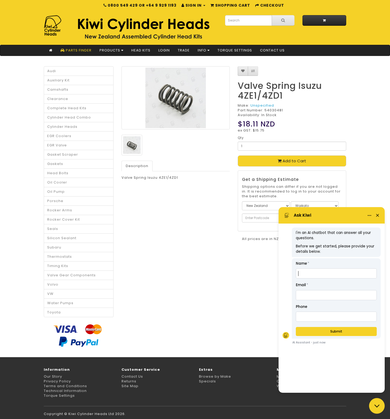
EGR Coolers (59, 135)
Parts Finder (78, 50)
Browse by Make (215, 376)
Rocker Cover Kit (63, 219)
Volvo (52, 284)
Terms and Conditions (65, 386)
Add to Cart (293, 161)
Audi (51, 70)
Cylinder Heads (62, 126)
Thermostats (59, 256)
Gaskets (55, 163)
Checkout (271, 5)
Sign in (193, 5)
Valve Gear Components (71, 275)
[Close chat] (377, 406)
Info (202, 50)
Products (110, 50)
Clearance (57, 98)
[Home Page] (51, 50)
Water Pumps (60, 302)
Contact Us (272, 50)
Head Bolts (57, 173)
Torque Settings (235, 50)
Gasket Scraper (62, 154)
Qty (241, 138)
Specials (207, 381)
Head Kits (140, 50)
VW (50, 293)
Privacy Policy (57, 381)
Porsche (55, 200)
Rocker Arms (59, 210)
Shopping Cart (232, 5)
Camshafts (57, 89)
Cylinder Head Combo (69, 117)
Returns (129, 381)
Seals (52, 228)
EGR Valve (57, 145)
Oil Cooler (57, 182)
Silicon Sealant (61, 238)
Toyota (54, 312)
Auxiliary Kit (58, 80)
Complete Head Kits (66, 108)
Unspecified (262, 105)
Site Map (130, 386)
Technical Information (65, 390)
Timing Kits (57, 265)
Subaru (54, 247)
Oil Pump (56, 191)
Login (164, 50)
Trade (184, 50)
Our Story (53, 376)
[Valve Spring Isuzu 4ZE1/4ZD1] (176, 97)
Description (137, 165)
